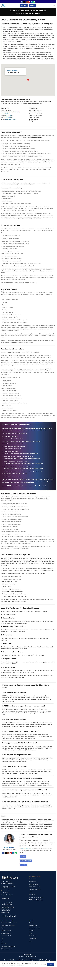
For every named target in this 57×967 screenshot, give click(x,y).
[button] (28, 80)
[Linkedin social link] (32, 2)
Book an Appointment (34, 928)
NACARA (3, 943)
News (30, 933)
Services (22, 13)
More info (43, 964)
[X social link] (24, 2)
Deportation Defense (6, 930)
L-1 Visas (31, 892)
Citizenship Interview (6, 948)
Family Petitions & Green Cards (9, 922)
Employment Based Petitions (36, 897)
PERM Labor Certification (35, 899)
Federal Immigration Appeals (8, 946)
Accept (50, 964)
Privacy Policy (8, 960)
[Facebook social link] (22, 2)
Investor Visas (32, 881)
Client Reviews (33, 938)
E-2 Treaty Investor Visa (35, 886)
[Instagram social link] (27, 2)
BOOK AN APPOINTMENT (26, 860)
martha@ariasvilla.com (10, 119)
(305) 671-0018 (8, 115)
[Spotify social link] (34, 2)
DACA (2, 938)
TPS (2, 941)
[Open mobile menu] (54, 5)
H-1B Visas (32, 894)
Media (30, 941)
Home (17, 13)
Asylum (3, 928)
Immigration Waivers (6, 933)
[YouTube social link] (29, 2)
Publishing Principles (46, 960)
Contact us (31, 930)
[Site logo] (3, 5)
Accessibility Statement (32, 960)
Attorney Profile (33, 925)
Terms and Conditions (19, 960)
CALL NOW (23, 5)
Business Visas (33, 879)
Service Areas (32, 935)
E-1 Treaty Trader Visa (34, 889)
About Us (31, 922)
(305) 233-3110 (8, 117)
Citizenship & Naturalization (8, 925)
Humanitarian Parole (6, 935)
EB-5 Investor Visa (33, 884)
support (32, 5)
